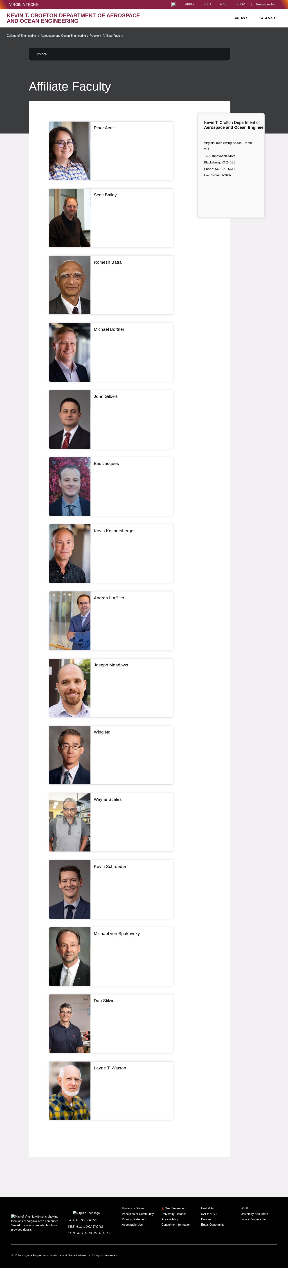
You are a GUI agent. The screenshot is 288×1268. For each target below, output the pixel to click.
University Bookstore (254, 1214)
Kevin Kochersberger (114, 530)
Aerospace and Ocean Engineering (64, 35)
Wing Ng (102, 732)
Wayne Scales (108, 799)
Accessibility (170, 1219)
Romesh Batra (108, 262)
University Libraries (174, 1214)
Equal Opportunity (213, 1224)
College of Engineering (23, 35)
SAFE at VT (209, 1214)
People (95, 35)
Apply (190, 4)
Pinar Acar (104, 127)
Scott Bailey (105, 194)
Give (223, 4)
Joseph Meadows (111, 665)
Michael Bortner (109, 329)
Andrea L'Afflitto (109, 598)
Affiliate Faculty (113, 35)
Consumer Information (176, 1224)
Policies (206, 1219)
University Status (133, 1208)
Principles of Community (138, 1214)
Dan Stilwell (105, 1000)
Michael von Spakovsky (117, 933)
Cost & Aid (208, 1208)
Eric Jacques (106, 463)
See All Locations (87, 1226)
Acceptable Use (132, 1224)
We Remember (175, 1208)
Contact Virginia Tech (91, 1233)
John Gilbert (105, 396)
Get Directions (84, 1220)
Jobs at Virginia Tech (254, 1219)
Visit (207, 4)
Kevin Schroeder (110, 866)
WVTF (245, 1208)
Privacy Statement (134, 1219)
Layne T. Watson (110, 1068)
